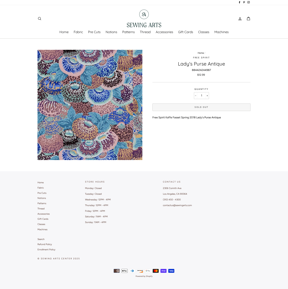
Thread (145, 32)
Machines (221, 32)
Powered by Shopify (144, 276)
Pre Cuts (94, 32)
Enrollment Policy (46, 249)
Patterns (128, 32)
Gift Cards (185, 32)
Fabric (78, 32)
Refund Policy (45, 244)
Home (64, 32)
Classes (203, 32)
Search (41, 239)
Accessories (164, 32)
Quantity (201, 89)
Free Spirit (201, 57)
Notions (111, 32)
